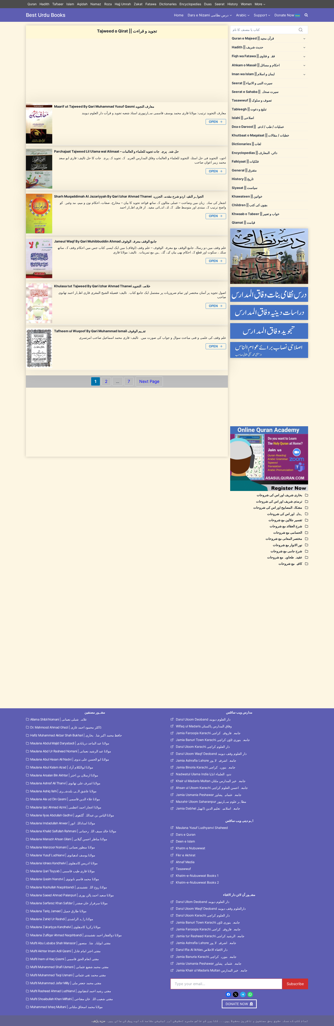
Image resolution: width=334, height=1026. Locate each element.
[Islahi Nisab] (269, 350)
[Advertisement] (127, 70)
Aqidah (82, 4)
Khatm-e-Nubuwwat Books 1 (197, 875)
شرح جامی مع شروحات (286, 551)
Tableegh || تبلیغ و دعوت (249, 109)
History (232, 4)
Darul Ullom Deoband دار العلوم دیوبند (202, 902)
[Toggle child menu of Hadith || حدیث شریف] (304, 47)
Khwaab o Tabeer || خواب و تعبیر (255, 214)
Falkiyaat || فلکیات (245, 161)
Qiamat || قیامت (243, 222)
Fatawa (150, 4)
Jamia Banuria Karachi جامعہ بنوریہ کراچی (206, 957)
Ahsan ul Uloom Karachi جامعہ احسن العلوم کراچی (212, 788)
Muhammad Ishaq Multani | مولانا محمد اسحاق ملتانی (66, 1007)
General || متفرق (244, 170)
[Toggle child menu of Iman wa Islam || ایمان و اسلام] (304, 74)
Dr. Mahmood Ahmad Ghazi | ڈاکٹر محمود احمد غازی (65, 727)
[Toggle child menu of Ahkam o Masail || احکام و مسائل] (304, 65)
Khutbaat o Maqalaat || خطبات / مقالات (260, 135)
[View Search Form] (306, 15)
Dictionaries (168, 4)
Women (246, 4)
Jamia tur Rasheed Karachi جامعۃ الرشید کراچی (210, 936)
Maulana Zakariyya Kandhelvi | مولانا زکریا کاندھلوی (65, 927)
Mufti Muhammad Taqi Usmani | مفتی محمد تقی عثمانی (68, 975)
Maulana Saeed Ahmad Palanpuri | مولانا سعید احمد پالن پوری (72, 895)
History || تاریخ (243, 179)
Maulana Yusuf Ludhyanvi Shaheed (202, 828)
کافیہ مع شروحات (290, 563)
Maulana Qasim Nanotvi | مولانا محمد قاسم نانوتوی (64, 879)
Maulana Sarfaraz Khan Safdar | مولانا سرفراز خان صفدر (69, 903)
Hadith (44, 4)
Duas (208, 4)
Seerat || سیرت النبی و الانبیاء (252, 83)
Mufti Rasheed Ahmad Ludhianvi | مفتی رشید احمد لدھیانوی (70, 991)
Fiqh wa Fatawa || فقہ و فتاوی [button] (253, 56)
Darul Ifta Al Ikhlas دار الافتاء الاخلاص (201, 950)
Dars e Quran (185, 834)
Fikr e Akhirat (185, 855)
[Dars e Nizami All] (269, 256)
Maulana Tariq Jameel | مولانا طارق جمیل (58, 911)
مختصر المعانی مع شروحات (284, 538)
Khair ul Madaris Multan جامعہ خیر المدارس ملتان (211, 781)
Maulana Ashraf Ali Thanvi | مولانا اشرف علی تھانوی (65, 783)
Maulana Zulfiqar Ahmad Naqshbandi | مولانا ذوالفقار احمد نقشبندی (76, 935)
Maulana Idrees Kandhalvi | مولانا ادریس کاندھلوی (64, 863)
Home (179, 15)
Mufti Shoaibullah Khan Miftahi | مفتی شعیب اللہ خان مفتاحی (71, 999)
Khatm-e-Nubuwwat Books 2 (197, 882)
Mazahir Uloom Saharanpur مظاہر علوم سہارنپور (211, 801)
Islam (70, 4)
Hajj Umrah (123, 4)
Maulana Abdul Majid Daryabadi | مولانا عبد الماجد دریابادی (69, 743)
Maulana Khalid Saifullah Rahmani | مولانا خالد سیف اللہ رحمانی (73, 831)
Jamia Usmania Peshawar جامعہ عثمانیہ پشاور (209, 795)
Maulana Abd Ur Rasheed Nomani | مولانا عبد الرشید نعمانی (70, 751)
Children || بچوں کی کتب (249, 205)
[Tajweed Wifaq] (269, 331)
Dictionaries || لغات (246, 144)
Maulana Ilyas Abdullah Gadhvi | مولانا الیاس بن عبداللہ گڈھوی (72, 815)
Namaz (95, 4)
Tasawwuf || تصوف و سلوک (252, 100)
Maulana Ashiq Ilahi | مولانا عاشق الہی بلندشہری (63, 791)
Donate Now (286, 15)
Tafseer (57, 4)
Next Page (149, 381)
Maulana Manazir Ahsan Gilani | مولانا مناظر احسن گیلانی (68, 839)
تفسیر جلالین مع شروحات (285, 520)
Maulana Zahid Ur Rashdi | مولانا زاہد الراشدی (61, 919)
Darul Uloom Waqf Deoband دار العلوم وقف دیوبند (211, 754)
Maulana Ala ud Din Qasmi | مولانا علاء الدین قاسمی (65, 799)
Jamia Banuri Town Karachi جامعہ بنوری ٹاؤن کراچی (213, 740)
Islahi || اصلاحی (243, 118)
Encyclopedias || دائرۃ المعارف (254, 153)
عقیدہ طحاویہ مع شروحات (284, 557)
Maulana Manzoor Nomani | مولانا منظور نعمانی (62, 847)
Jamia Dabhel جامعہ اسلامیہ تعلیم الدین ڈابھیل (208, 808)
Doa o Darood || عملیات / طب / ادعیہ (258, 127)
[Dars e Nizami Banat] (269, 294)
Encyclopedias (190, 4)
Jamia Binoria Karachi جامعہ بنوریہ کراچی (205, 767)
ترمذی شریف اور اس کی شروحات (279, 501)
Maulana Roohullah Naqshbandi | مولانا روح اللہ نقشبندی (68, 887)
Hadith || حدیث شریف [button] (247, 47)
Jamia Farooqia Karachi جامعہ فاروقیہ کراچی (208, 733)
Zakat (138, 4)
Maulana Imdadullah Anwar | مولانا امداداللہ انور (62, 823)
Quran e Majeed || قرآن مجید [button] (253, 38)
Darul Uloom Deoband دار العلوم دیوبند (203, 719)
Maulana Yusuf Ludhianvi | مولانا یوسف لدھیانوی (62, 855)
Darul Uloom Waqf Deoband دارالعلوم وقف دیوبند (211, 908)
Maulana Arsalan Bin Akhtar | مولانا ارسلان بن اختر (64, 775)
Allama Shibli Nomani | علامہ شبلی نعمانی (58, 719)
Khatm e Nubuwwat (190, 848)
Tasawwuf (183, 869)
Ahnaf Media (185, 862)
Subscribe (295, 983)
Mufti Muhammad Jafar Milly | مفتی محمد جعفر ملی (65, 983)
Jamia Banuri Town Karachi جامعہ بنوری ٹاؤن (208, 922)
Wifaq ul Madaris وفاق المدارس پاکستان (204, 726)
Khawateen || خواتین (247, 196)
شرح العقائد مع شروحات (286, 526)
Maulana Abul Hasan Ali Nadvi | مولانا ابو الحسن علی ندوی (69, 759)
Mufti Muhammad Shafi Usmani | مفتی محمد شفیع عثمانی (69, 967)
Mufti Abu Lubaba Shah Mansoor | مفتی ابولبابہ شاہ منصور (70, 943)
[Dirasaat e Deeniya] (269, 312)
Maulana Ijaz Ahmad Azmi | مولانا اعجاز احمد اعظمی (65, 807)
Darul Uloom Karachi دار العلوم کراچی (203, 746)
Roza (108, 4)
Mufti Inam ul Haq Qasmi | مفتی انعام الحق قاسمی (64, 959)
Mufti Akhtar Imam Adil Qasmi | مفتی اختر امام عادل (65, 951)
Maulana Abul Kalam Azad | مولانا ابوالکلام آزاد (61, 767)
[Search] (300, 29)
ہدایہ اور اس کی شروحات (284, 514)
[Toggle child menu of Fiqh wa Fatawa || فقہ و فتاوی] (304, 56)
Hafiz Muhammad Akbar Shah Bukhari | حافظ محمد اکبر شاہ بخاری (76, 735)
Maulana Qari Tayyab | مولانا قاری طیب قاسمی (62, 871)
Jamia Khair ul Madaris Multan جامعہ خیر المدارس (211, 970)
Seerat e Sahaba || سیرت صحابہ (255, 92)
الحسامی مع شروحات (287, 532)
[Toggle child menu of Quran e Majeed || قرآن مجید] (304, 38)
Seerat (219, 4)
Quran (32, 4)
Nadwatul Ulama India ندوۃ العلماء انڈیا (203, 774)
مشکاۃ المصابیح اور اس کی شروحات (277, 507)
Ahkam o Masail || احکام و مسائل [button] (256, 65)
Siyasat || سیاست (244, 188)
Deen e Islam (185, 841)
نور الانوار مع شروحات (287, 545)
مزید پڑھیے (98, 1021)
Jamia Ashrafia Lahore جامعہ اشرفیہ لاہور (206, 760)
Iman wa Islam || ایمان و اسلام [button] (253, 74)
